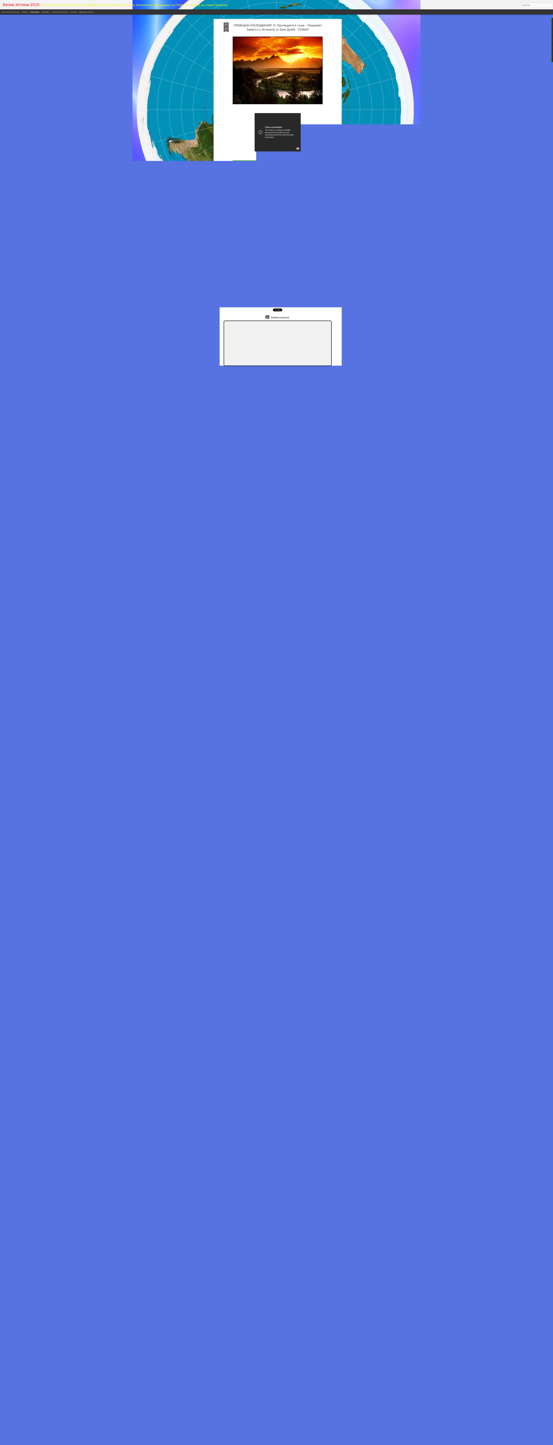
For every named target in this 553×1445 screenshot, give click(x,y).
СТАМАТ (257, 302)
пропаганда (277, 304)
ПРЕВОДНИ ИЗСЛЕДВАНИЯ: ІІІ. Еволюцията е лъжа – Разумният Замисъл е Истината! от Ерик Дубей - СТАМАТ (278, 27)
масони (313, 302)
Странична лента (60, 11)
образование (324, 302)
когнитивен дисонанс (299, 302)
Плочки (24, 11)
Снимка (73, 11)
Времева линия (86, 11)
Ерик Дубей (246, 302)
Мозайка (45, 11)
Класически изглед (10, 11)
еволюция (267, 302)
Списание (34, 11)
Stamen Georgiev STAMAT (293, 297)
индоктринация (280, 302)
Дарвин (236, 302)
